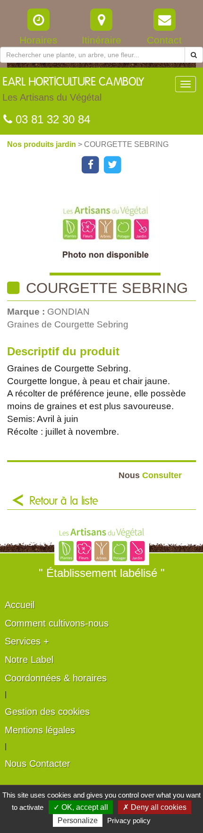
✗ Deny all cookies (154, 807)
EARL (73, 90)
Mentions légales (40, 730)
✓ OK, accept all (80, 807)
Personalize (78, 820)
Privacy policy (129, 820)
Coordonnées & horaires (56, 678)
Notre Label (29, 659)
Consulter (150, 475)
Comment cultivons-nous (57, 623)
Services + (27, 641)
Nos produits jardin (42, 144)
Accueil (19, 605)
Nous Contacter (37, 763)
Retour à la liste (63, 501)
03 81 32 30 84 (51, 119)
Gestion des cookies (47, 711)
